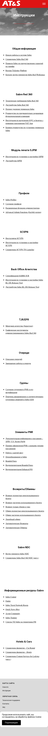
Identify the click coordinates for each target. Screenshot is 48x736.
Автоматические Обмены (16, 527)
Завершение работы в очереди (18, 363)
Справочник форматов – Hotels (19, 652)
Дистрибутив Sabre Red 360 (17, 105)
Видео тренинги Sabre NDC (17, 553)
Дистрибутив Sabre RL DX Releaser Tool (22, 287)
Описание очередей (14, 359)
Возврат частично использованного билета (24, 502)
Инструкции (6, 691)
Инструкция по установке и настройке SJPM (24, 156)
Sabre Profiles (11, 199)
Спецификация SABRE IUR (17, 275)
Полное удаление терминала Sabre (20, 109)
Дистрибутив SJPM (14, 160)
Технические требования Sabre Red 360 (22, 100)
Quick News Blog (13, 609)
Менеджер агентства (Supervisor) (19, 326)
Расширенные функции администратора (23, 208)
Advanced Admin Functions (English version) (23, 212)
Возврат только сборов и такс (18, 506)
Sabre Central (11, 597)
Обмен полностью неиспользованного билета (25, 511)
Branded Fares (11, 461)
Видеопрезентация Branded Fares (19, 465)
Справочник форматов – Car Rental (20, 648)
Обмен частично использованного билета (23, 515)
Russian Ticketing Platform (16, 70)
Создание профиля (13, 204)
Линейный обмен (13, 519)
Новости (5, 687)
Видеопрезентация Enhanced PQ (19, 469)
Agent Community (13, 613)
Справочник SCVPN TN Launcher (20, 249)
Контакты (5, 704)
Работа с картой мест (14, 452)
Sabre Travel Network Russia (17, 605)
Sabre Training (11, 617)
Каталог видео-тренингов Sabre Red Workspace (25, 74)
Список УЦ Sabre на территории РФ (21, 622)
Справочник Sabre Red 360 (17, 59)
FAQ (3, 707)
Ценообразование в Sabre (16, 457)
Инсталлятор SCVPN (14, 238)
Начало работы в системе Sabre (19, 55)
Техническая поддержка (11, 700)
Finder (8, 601)
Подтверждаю (11, 723)
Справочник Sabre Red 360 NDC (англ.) (22, 558)
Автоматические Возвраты (17, 523)
